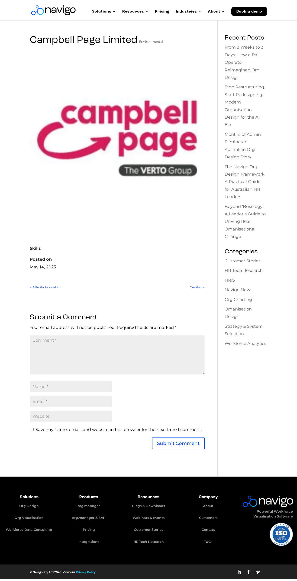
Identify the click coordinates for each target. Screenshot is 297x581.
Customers (208, 518)
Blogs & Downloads (148, 506)
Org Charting (238, 299)
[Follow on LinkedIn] (239, 572)
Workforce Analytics (245, 343)
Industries (186, 12)
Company (208, 497)
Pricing (162, 12)
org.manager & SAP (88, 518)
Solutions (101, 12)
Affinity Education (45, 287)
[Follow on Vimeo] (257, 572)
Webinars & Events (149, 518)
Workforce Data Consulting (29, 530)
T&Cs (208, 542)
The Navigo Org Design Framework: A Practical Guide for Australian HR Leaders (245, 182)
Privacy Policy (86, 572)
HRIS (230, 280)
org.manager (89, 506)
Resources (133, 12)
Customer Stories (243, 261)
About (214, 12)
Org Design (29, 506)
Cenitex (197, 287)
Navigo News (238, 289)
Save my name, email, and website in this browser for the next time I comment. (119, 429)
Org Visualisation (29, 518)
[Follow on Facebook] (248, 572)
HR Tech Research (244, 270)
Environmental (151, 42)
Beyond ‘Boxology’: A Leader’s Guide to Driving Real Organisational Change (245, 221)
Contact (208, 530)
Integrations (88, 542)
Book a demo (249, 11)
